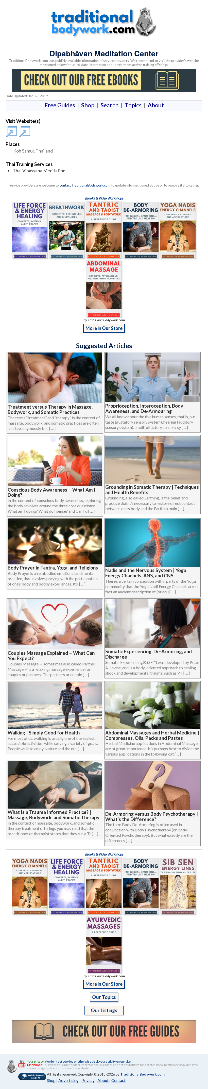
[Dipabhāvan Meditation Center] (12, 129)
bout (156, 105)
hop (88, 105)
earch (110, 105)
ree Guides (60, 105)
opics (134, 105)
